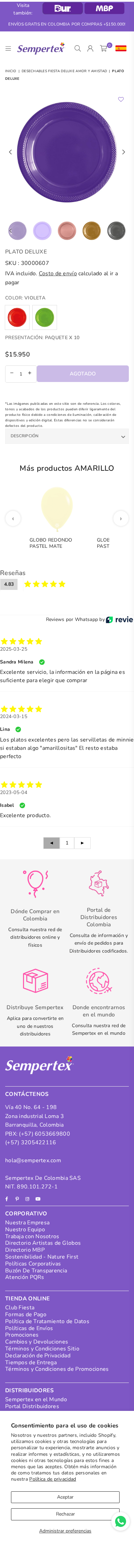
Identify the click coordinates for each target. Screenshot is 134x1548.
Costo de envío (58, 273)
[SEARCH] (77, 49)
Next (124, 152)
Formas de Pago (25, 1314)
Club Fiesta (19, 1307)
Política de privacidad (52, 1479)
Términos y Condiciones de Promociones (57, 1369)
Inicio (10, 71)
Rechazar (65, 1514)
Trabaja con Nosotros (32, 1236)
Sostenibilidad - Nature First (41, 1257)
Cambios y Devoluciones (36, 1342)
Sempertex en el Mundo (36, 1399)
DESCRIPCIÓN (25, 436)
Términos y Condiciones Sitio (42, 1349)
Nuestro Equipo (25, 1229)
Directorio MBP (25, 1250)
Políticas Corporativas (33, 1264)
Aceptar (65, 1497)
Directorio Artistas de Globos (43, 1243)
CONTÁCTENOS (27, 1094)
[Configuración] (119, 49)
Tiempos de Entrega (31, 1362)
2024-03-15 (13, 716)
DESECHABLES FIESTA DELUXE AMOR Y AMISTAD (64, 71)
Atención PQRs (24, 1277)
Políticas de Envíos (29, 1328)
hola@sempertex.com (33, 1160)
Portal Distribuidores (32, 1406)
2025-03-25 (13, 649)
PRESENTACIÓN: (42, 337)
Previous (10, 152)
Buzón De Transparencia (36, 1270)
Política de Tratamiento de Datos (47, 1321)
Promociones (21, 1335)
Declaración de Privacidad (37, 1355)
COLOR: (25, 298)
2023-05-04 (13, 792)
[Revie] (119, 619)
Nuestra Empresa (27, 1222)
